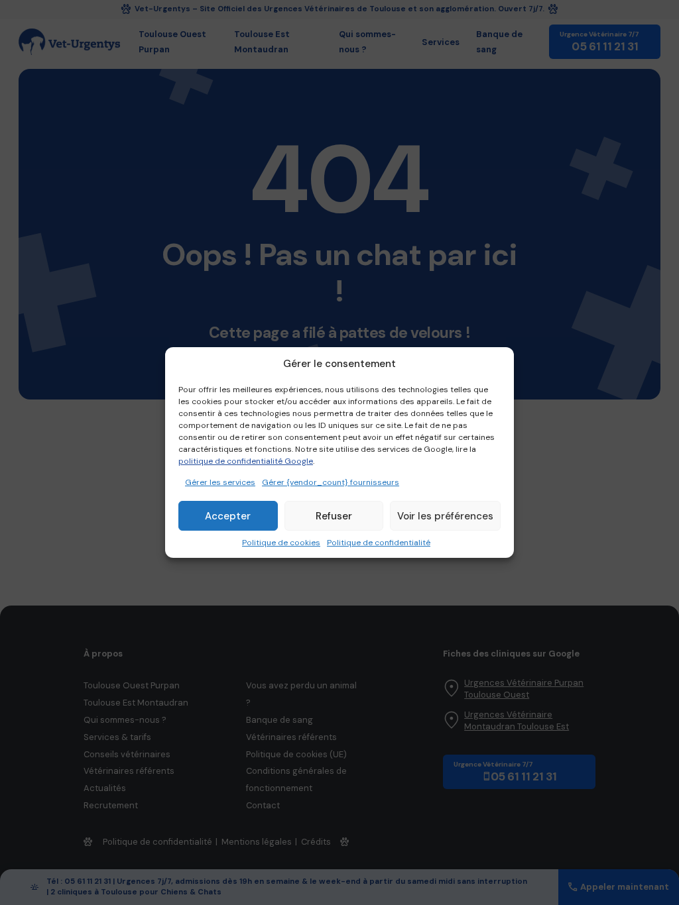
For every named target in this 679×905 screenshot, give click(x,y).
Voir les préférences (445, 516)
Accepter (228, 516)
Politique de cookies (281, 542)
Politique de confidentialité (378, 542)
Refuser (334, 516)
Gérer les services (220, 482)
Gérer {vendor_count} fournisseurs (330, 482)
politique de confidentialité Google (245, 461)
